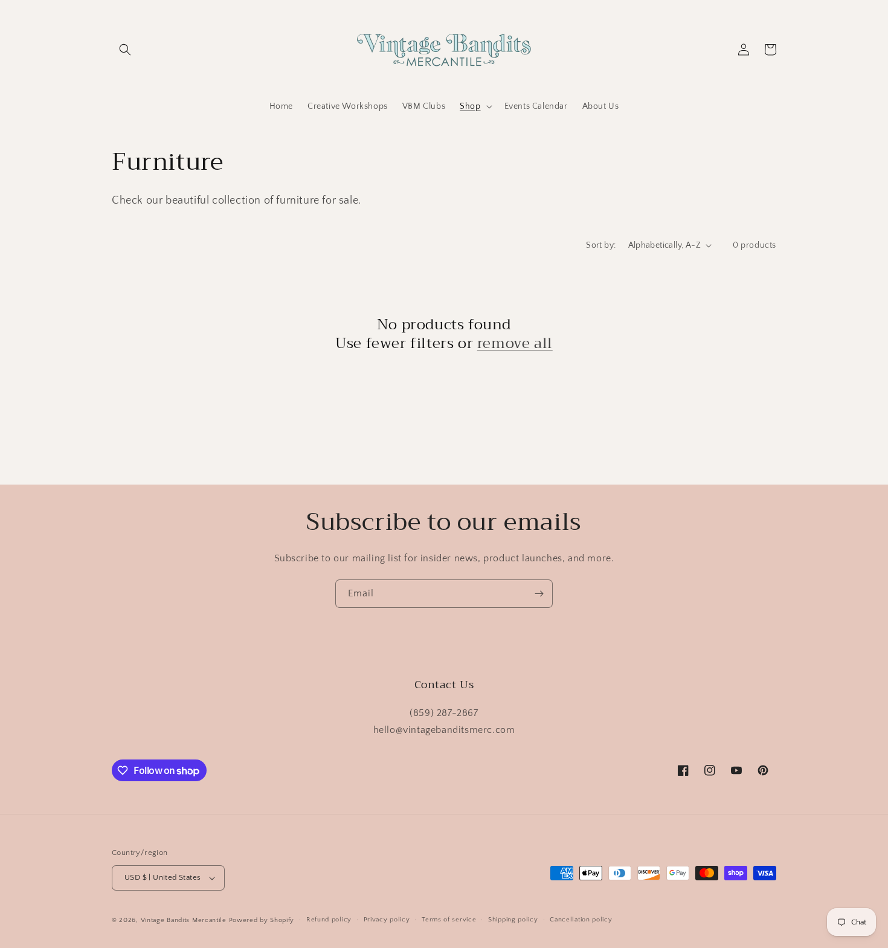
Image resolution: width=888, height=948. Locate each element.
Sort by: (601, 245)
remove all (515, 343)
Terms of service (449, 919)
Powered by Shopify (262, 920)
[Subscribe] (539, 593)
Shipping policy (513, 919)
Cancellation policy (581, 919)
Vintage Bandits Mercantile (184, 920)
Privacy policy (387, 919)
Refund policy (329, 919)
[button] (125, 49)
